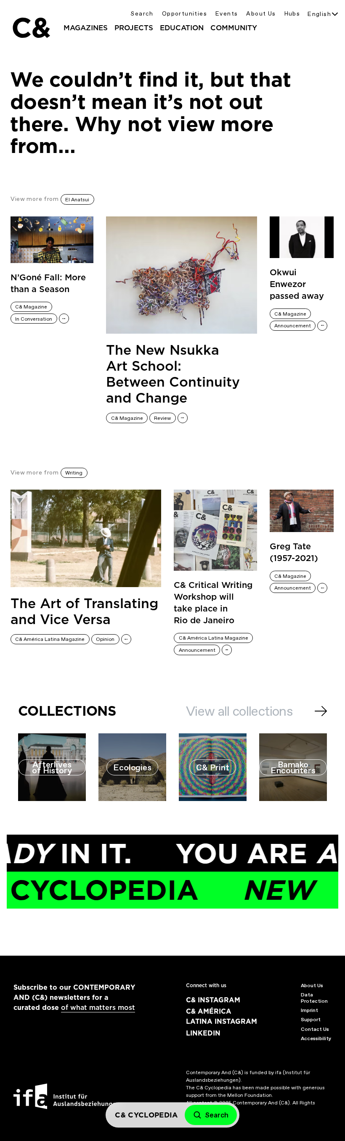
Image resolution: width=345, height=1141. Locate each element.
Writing (73, 473)
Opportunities (184, 13)
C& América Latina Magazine (50, 639)
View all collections (239, 711)
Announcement (292, 326)
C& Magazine (31, 307)
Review (162, 418)
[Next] (321, 711)
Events (226, 13)
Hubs (292, 13)
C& (30, 28)
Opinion (105, 639)
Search (141, 13)
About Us (261, 13)
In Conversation (33, 319)
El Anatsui (77, 200)
